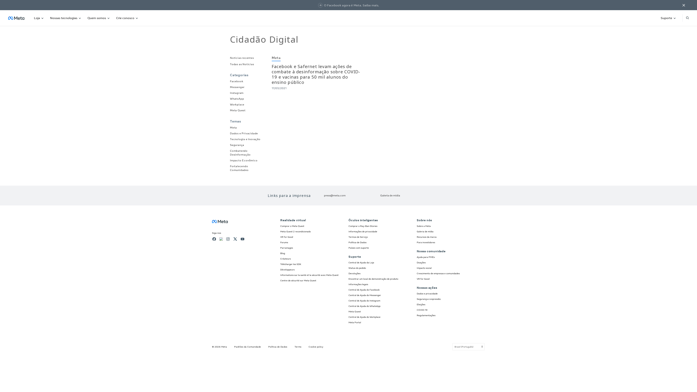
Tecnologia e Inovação (245, 139)
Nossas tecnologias (63, 18)
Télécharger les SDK (290, 264)
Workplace (237, 104)
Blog (282, 253)
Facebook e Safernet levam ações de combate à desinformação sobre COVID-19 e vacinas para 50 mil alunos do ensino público (316, 74)
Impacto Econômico (244, 160)
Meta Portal (354, 322)
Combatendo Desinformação (240, 152)
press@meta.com (335, 195)
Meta (233, 127)
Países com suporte (358, 247)
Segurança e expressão (429, 299)
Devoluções (354, 273)
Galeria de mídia (390, 195)
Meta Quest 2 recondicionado (295, 231)
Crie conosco (125, 18)
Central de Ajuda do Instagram (364, 300)
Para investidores (426, 242)
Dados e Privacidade (244, 133)
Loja (37, 18)
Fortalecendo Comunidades (239, 168)
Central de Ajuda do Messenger (364, 295)
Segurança (237, 145)
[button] (683, 5)
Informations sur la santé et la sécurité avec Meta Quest (309, 275)
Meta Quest (238, 110)
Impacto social (424, 268)
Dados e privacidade (427, 293)
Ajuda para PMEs (426, 257)
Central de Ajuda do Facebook (364, 289)
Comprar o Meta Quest (292, 226)
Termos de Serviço (358, 237)
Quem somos (96, 18)
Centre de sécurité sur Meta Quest (298, 280)
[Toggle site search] (685, 18)
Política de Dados (357, 242)
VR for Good (286, 237)
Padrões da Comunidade (247, 346)
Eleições (421, 304)
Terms (298, 346)
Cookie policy (316, 346)
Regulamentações (426, 315)
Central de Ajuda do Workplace (364, 317)
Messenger (237, 87)
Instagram (237, 93)
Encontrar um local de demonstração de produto (373, 278)
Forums (284, 242)
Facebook (236, 81)
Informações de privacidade (362, 231)
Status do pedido (357, 268)
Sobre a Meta (424, 226)
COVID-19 (422, 310)
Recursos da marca (427, 237)
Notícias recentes (242, 58)
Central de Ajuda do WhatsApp (364, 306)
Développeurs (287, 269)
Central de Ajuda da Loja (361, 262)
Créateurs (285, 258)
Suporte (666, 18)
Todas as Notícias (242, 64)
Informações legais (358, 284)
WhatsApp (237, 98)
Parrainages (286, 247)
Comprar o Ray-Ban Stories (362, 226)
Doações (421, 262)
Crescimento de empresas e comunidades (438, 273)
